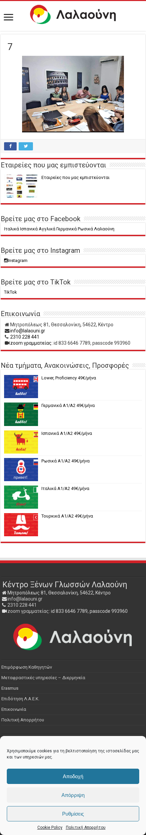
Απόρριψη (73, 795)
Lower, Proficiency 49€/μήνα (68, 377)
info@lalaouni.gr (27, 330)
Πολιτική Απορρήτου (86, 827)
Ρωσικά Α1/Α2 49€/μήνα (65, 460)
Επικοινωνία (13, 709)
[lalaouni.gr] (73, 14)
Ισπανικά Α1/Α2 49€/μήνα (66, 433)
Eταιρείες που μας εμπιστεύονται (75, 177)
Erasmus (9, 688)
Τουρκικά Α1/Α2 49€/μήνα (67, 516)
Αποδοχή (73, 776)
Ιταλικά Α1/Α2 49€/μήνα (65, 488)
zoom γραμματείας (28, 611)
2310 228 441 (24, 337)
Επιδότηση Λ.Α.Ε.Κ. (20, 698)
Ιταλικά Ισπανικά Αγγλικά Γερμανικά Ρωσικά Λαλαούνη (59, 228)
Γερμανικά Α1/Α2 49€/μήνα (68, 405)
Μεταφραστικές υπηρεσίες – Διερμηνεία (43, 677)
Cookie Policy (49, 827)
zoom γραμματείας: (31, 343)
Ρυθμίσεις (73, 814)
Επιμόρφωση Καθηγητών (26, 667)
